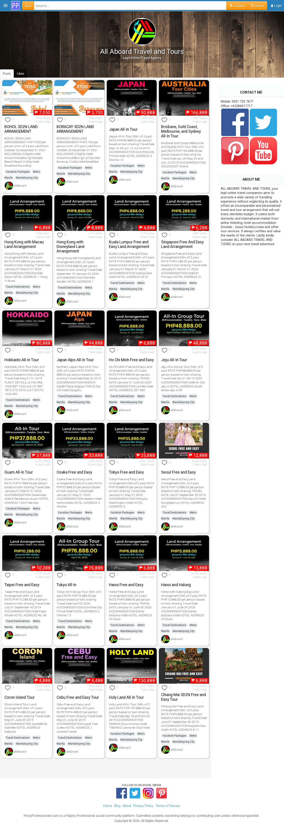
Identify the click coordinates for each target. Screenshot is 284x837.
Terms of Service (168, 806)
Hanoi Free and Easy (126, 585)
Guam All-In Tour (18, 472)
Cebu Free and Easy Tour (78, 697)
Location (239, 5)
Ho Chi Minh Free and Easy (131, 360)
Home (107, 806)
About (127, 806)
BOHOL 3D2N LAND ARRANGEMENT (21, 129)
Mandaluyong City (27, 177)
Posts (7, 73)
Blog (117, 806)
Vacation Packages (18, 171)
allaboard (20, 185)
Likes (20, 73)
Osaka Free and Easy (74, 472)
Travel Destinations (18, 286)
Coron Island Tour (19, 697)
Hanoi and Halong (176, 585)
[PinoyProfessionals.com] (15, 5)
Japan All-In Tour (123, 129)
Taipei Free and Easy (21, 585)
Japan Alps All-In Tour (75, 360)
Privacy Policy (143, 806)
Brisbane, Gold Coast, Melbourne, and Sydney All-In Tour (181, 131)
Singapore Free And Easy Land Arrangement (182, 244)
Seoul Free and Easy (178, 472)
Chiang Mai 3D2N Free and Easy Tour (183, 697)
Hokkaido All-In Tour (21, 360)
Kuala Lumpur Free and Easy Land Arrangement (129, 244)
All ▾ (28, 5)
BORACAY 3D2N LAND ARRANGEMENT (75, 129)
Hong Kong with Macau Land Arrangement (24, 244)
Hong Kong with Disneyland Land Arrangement (70, 247)
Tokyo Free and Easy (126, 472)
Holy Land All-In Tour (126, 697)
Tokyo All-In (66, 585)
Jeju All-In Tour (174, 360)
